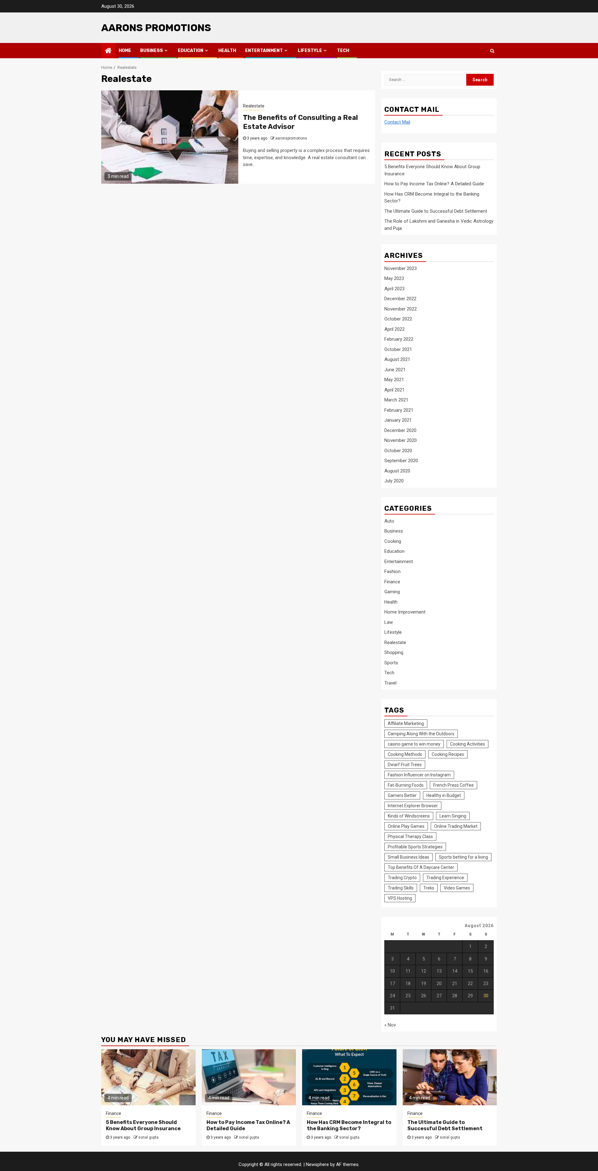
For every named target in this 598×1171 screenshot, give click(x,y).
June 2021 (395, 369)
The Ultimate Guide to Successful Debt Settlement (435, 211)
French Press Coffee (453, 785)
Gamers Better (402, 795)
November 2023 (400, 268)
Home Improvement (404, 612)
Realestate (253, 105)
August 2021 (397, 359)
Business (151, 50)
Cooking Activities (467, 744)
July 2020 (394, 481)
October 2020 (398, 450)
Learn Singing (452, 815)
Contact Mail (397, 122)
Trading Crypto (402, 877)
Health (227, 50)
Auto (389, 521)
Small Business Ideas (408, 857)
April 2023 (394, 289)
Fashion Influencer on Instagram (419, 774)
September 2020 (401, 460)
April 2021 (394, 390)
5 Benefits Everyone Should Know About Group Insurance (143, 1125)
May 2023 (394, 278)
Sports (391, 663)
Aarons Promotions (156, 28)
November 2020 (400, 440)
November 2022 (400, 309)
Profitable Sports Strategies (415, 846)
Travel (390, 683)
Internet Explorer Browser (413, 805)
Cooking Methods (405, 754)
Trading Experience (445, 877)
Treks (428, 887)
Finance (392, 582)
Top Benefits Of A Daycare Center (421, 867)
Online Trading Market (455, 826)
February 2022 (398, 339)
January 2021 (398, 420)
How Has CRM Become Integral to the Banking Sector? (349, 1125)
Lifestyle (310, 50)
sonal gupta (148, 1137)
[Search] (492, 51)
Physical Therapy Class (410, 836)
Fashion (392, 571)
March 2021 (396, 400)
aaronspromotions (291, 138)
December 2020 (400, 430)
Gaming (392, 592)
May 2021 (394, 379)
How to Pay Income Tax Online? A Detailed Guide (434, 184)
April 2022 (394, 329)
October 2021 (398, 349)
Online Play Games (406, 826)
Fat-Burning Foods (406, 785)
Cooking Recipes (448, 754)
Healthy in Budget (443, 795)
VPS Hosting (400, 898)
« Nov (390, 1025)
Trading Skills (401, 887)
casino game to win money (414, 744)
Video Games (457, 887)
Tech (343, 50)
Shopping (393, 652)
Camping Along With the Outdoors (421, 733)
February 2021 (398, 410)
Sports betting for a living (463, 857)
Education (190, 50)
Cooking (392, 541)
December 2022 (400, 298)
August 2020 (397, 471)
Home (125, 50)
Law (388, 622)
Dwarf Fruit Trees (405, 764)
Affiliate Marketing (406, 723)
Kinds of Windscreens (409, 815)
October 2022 (398, 319)
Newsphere (317, 1164)
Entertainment (264, 50)
